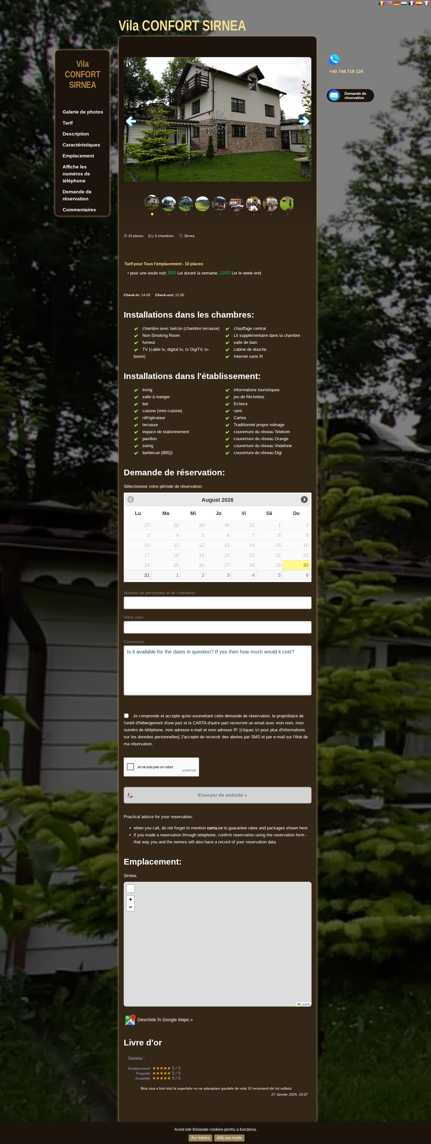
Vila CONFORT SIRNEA (82, 74)
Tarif (68, 123)
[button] (130, 899)
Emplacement (78, 155)
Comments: (134, 641)
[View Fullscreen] (130, 888)
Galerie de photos (83, 112)
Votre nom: (134, 617)
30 (306, 565)
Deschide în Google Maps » (164, 1019)
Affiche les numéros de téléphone (76, 173)
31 (147, 575)
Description (76, 133)
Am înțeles (200, 1138)
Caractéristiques (81, 144)
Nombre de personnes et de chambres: (160, 593)
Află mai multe (229, 1138)
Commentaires (79, 209)
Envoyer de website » (222, 795)
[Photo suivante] (304, 125)
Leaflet (305, 1004)
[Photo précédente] (131, 125)
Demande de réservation (77, 195)
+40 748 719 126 (346, 71)
